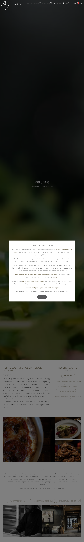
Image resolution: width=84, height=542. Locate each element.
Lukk (42, 297)
